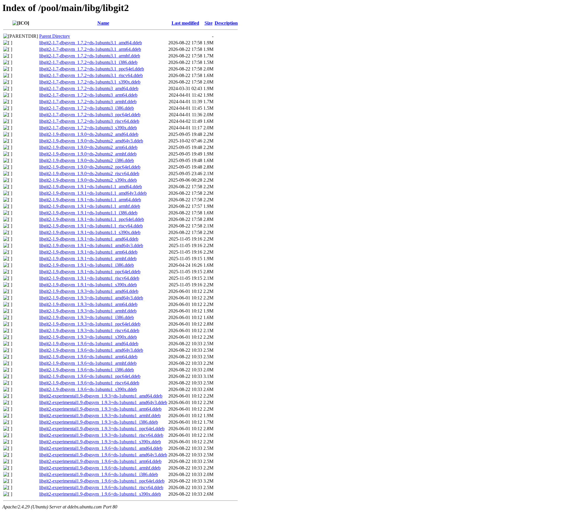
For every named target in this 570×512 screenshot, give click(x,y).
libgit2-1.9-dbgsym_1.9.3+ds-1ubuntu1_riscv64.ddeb (89, 330)
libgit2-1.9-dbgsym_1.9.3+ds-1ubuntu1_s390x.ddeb (88, 337)
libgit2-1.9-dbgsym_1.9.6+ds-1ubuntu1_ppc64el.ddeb (89, 376)
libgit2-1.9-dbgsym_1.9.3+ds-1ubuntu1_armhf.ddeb (88, 310)
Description (226, 23)
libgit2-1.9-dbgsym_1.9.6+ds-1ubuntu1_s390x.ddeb (88, 389)
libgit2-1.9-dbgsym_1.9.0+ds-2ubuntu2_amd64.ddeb (88, 134)
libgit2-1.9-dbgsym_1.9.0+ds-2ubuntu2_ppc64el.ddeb (89, 166)
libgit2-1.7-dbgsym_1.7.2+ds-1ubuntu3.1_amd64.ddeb (90, 42)
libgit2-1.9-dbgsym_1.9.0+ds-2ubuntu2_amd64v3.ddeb (91, 140)
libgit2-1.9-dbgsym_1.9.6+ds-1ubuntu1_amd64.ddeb (88, 343)
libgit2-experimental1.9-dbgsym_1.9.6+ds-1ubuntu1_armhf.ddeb (100, 467)
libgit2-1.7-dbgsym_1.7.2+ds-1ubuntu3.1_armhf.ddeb (89, 55)
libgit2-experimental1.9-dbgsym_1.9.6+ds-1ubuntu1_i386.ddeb (98, 474)
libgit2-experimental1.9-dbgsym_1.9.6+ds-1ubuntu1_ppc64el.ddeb (101, 480)
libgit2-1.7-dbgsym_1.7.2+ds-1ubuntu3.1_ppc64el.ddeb (91, 68)
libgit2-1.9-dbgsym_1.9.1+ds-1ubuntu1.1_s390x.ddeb (89, 232)
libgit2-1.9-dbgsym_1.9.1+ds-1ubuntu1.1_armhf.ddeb (89, 206)
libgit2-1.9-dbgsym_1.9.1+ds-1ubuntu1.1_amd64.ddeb (90, 186)
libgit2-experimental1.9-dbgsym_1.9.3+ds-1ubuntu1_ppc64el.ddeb (101, 428)
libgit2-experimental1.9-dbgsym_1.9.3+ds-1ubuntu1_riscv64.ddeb (101, 435)
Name (103, 23)
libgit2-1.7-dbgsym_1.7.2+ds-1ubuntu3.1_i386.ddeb (88, 62)
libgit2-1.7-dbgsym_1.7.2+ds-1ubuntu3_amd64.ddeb (88, 88)
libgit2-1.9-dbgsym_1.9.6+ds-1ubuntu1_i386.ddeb (86, 369)
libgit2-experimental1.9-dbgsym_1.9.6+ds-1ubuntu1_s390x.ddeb (100, 494)
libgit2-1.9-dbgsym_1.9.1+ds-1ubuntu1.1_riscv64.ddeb (91, 225)
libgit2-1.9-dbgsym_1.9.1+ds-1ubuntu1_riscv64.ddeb (89, 278)
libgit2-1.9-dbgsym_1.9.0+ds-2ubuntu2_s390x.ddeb (88, 180)
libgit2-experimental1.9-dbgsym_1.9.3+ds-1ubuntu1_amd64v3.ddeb (103, 402)
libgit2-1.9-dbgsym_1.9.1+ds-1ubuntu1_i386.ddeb (86, 265)
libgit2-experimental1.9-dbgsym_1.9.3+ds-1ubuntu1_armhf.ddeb (100, 415)
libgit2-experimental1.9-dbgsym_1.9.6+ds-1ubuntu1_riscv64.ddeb (101, 487)
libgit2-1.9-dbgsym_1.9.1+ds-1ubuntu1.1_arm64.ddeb (90, 199)
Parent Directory (54, 36)
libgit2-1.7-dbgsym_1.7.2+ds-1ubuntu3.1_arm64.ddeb (90, 49)
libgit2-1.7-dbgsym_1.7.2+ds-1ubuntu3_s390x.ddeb (88, 127)
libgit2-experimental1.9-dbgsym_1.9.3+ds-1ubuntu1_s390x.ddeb (100, 441)
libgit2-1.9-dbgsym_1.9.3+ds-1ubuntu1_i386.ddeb (86, 317)
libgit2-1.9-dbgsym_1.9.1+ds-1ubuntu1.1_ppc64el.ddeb (91, 219)
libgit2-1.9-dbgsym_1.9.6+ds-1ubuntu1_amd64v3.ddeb (91, 350)
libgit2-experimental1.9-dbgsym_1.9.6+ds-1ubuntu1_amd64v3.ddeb (103, 454)
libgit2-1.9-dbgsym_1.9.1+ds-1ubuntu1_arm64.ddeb (88, 252)
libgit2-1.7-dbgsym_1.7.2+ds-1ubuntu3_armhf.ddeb (88, 101)
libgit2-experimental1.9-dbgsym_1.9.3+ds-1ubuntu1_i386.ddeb (98, 422)
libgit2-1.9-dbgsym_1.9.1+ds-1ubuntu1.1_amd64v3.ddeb (93, 193)
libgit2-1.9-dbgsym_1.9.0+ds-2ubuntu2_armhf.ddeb (88, 153)
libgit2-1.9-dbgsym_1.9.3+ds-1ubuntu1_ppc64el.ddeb (89, 323)
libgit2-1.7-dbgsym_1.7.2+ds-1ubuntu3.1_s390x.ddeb (89, 81)
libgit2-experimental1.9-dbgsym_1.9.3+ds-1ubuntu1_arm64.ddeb (100, 409)
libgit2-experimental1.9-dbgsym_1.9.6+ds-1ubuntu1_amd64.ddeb (100, 448)
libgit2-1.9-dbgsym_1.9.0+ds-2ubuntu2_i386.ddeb (86, 160)
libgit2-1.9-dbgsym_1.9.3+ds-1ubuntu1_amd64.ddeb (88, 291)
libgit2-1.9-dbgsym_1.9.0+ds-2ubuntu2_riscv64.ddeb (89, 173)
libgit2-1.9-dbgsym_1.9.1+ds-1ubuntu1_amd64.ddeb (88, 238)
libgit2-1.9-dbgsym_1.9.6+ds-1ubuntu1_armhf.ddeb (88, 363)
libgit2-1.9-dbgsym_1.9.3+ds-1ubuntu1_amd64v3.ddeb (91, 297)
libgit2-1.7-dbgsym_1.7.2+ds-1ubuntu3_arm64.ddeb (88, 95)
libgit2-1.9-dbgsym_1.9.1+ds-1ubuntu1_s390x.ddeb (88, 284)
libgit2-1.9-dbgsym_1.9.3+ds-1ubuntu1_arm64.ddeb (88, 304)
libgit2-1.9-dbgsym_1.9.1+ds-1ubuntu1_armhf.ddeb (88, 258)
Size (209, 23)
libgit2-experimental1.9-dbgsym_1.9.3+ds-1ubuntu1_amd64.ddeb (100, 395)
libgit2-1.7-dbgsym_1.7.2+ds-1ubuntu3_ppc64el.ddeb (89, 114)
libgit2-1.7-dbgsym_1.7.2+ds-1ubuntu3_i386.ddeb (86, 108)
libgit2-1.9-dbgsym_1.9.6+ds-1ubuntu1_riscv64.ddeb (89, 382)
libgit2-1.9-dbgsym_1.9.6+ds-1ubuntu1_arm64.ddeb (88, 356)
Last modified (185, 23)
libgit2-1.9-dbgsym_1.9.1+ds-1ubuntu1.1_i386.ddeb (88, 212)
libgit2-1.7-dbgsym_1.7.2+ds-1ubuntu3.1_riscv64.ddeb (91, 75)
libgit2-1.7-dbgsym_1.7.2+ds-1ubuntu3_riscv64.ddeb (89, 121)
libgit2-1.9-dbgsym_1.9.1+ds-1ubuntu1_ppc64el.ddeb (89, 271)
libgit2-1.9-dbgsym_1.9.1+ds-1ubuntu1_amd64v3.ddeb (91, 245)
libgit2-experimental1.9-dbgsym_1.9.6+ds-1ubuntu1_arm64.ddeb (100, 461)
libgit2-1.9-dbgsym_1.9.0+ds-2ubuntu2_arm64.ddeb (88, 147)
